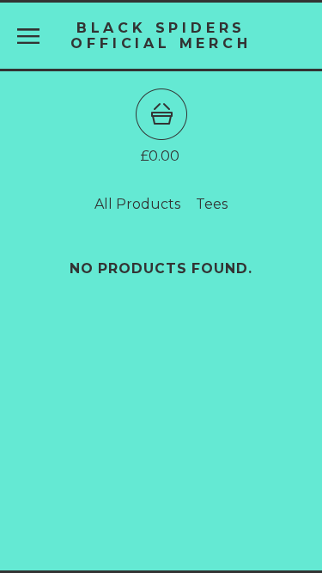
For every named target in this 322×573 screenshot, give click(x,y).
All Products (137, 204)
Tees (212, 204)
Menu (28, 36)
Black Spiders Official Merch (160, 35)
